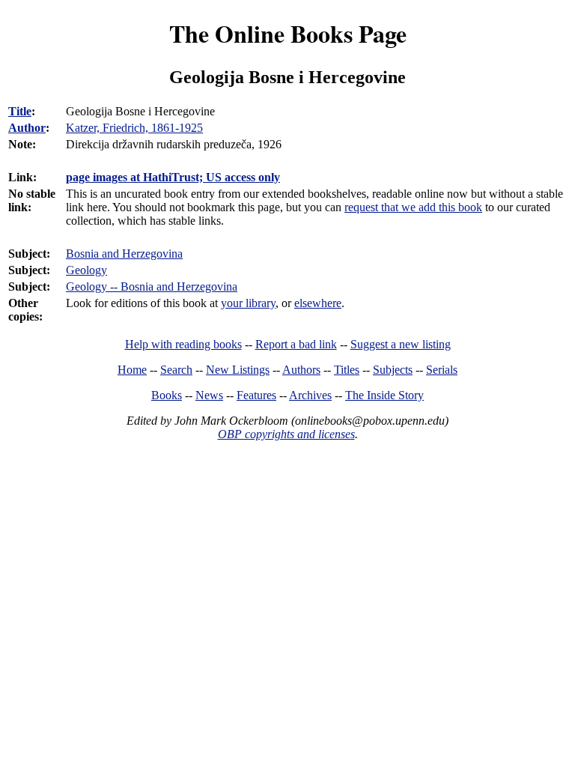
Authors (301, 369)
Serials (441, 369)
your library (248, 303)
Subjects (393, 369)
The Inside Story (384, 395)
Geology (86, 270)
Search (176, 369)
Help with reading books (183, 344)
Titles (346, 369)
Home (132, 369)
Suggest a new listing (400, 344)
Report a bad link (296, 344)
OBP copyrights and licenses (286, 434)
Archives (310, 395)
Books (166, 395)
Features (256, 395)
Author (27, 127)
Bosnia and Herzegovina (124, 253)
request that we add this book (413, 207)
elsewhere (317, 303)
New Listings (238, 369)
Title (19, 111)
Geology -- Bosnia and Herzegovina (151, 286)
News (209, 395)
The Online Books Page (288, 33)
